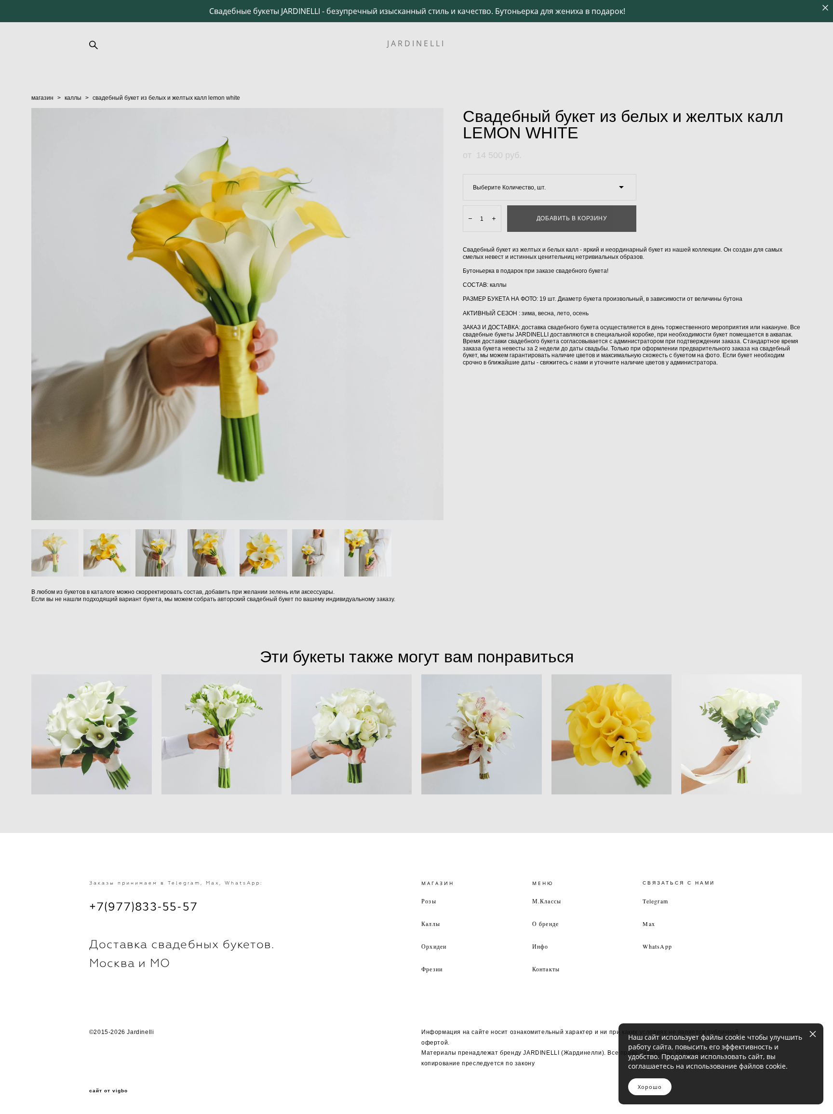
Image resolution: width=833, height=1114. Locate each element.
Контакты (546, 969)
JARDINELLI (416, 43)
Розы (428, 901)
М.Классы (547, 901)
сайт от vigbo (108, 1090)
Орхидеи (433, 946)
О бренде (545, 923)
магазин (42, 97)
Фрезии (432, 969)
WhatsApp (657, 946)
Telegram (655, 901)
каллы (73, 97)
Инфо (540, 946)
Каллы (430, 923)
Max (649, 923)
